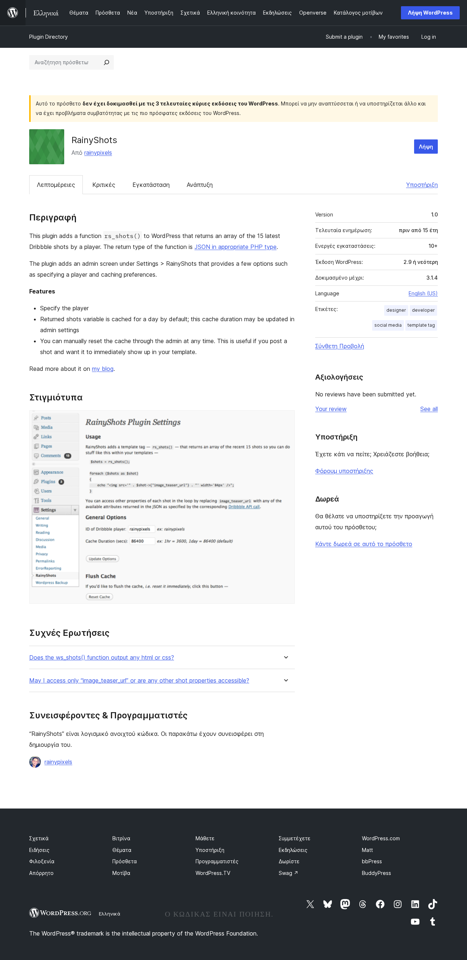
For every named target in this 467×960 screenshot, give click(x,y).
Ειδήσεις (39, 850)
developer (423, 310)
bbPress (372, 861)
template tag (421, 325)
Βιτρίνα (121, 838)
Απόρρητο (41, 873)
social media (388, 325)
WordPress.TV (213, 873)
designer (396, 310)
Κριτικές (103, 184)
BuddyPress (376, 873)
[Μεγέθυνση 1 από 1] (285, 420)
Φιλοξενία (41, 861)
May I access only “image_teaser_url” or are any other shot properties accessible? (139, 680)
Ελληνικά (109, 914)
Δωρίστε (289, 861)
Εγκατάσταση (151, 184)
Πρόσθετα (124, 861)
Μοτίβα (121, 873)
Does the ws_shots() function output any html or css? (101, 657)
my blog (102, 368)
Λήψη (426, 146)
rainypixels (98, 152)
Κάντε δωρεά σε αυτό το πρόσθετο (363, 544)
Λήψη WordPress (430, 12)
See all (429, 408)
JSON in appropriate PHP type (235, 246)
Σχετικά (39, 838)
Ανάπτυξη (200, 184)
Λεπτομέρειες (56, 184)
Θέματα (121, 850)
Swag (288, 873)
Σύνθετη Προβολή (339, 346)
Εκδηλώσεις (293, 850)
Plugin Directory (48, 37)
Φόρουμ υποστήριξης (344, 471)
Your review (331, 408)
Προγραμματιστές (217, 861)
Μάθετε (205, 838)
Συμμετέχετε (294, 838)
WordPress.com (381, 838)
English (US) (423, 293)
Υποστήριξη (422, 184)
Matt (367, 850)
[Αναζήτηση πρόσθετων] (106, 62)
